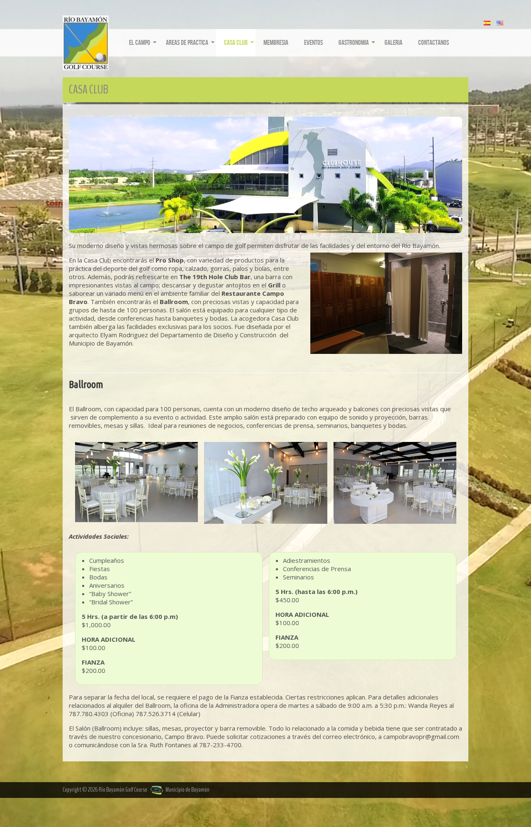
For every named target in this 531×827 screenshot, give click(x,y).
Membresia (275, 43)
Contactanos (433, 43)
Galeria (393, 43)
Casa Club (236, 43)
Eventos (313, 43)
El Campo (139, 43)
